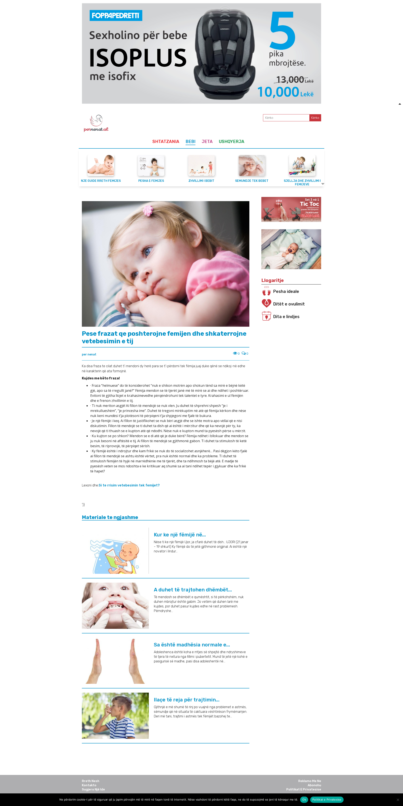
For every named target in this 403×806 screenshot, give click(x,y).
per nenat (89, 354)
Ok (304, 799)
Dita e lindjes (286, 316)
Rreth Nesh (90, 781)
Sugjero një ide (93, 789)
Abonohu (314, 785)
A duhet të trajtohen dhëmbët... (193, 590)
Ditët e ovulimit (289, 304)
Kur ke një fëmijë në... (180, 535)
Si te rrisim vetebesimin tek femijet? (130, 485)
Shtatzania (165, 141)
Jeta (207, 141)
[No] (398, 800)
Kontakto (89, 785)
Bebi (190, 141)
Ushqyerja (231, 141)
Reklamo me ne (309, 781)
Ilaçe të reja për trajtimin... (187, 700)
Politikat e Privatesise (303, 789)
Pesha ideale (286, 291)
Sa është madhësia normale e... (192, 645)
